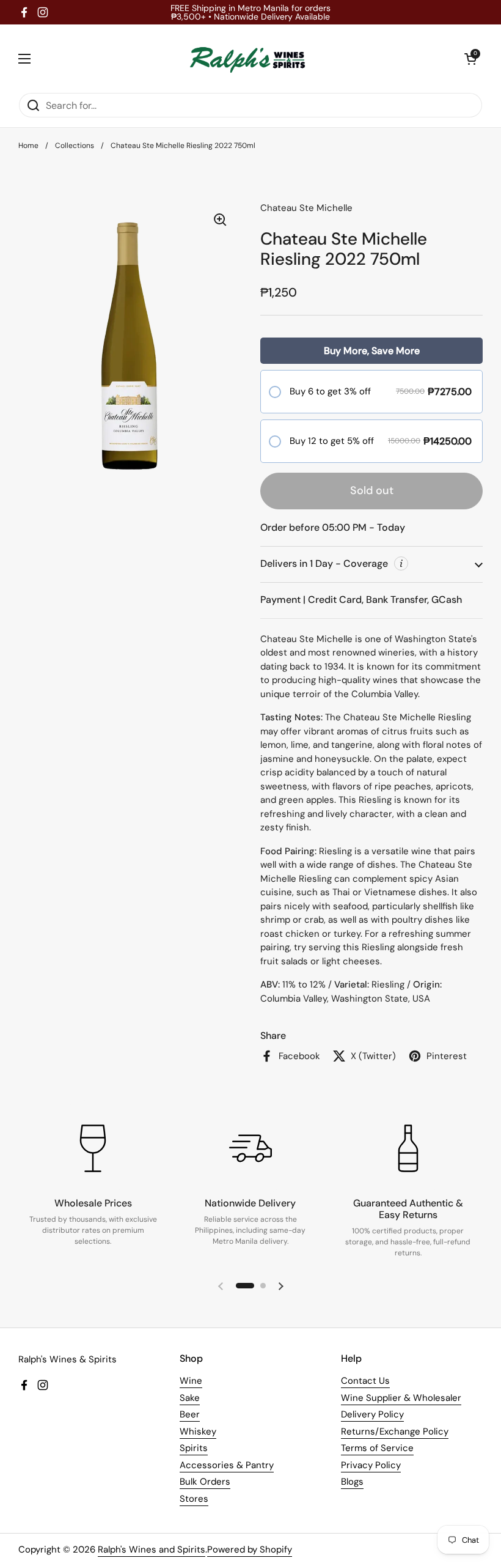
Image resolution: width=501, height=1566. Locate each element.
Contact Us (365, 1381)
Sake (190, 1398)
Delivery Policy (372, 1414)
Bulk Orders (205, 1482)
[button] (470, 58)
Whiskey (198, 1431)
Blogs (352, 1482)
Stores (194, 1499)
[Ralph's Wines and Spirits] (247, 58)
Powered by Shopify (249, 1549)
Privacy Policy (371, 1465)
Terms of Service (377, 1448)
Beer (190, 1414)
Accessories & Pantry (227, 1465)
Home (28, 145)
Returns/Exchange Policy (394, 1431)
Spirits (194, 1448)
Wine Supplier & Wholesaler (401, 1398)
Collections (74, 145)
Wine (191, 1381)
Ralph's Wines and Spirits (151, 1549)
